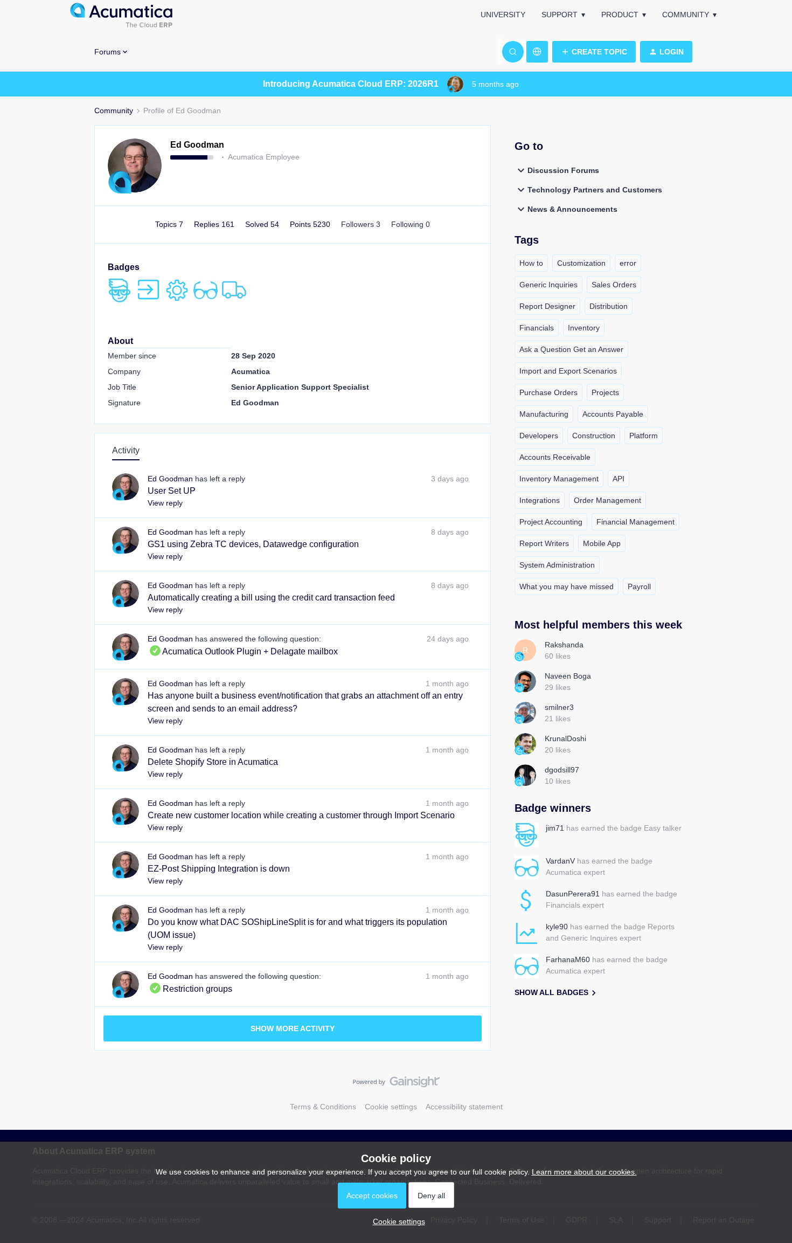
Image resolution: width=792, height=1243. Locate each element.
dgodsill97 (562, 769)
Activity (126, 450)
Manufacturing (543, 414)
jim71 (555, 828)
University (503, 14)
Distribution (608, 306)
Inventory (584, 327)
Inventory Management (559, 478)
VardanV (560, 861)
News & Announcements (572, 209)
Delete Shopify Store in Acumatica (213, 761)
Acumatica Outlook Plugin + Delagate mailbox (243, 651)
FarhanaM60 (568, 959)
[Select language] (537, 52)
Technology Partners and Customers (594, 189)
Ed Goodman (197, 144)
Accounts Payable (612, 414)
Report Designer (547, 306)
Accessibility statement (464, 1106)
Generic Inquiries (548, 284)
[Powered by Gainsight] (396, 1084)
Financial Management (635, 521)
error (628, 263)
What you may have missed (566, 586)
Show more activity (293, 1028)
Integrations (539, 500)
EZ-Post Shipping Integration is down (219, 868)
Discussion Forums (563, 170)
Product (619, 14)
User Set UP (172, 490)
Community (685, 14)
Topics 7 (170, 224)
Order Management (607, 500)
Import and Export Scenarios (568, 371)
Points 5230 (311, 224)
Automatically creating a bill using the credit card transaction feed (271, 597)
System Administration (557, 565)
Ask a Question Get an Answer (571, 349)
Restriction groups (190, 988)
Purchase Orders (548, 392)
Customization (581, 263)
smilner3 (559, 707)
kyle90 (557, 926)
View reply (165, 503)
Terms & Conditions (323, 1106)
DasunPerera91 (573, 893)
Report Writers (544, 543)
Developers (538, 435)
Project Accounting (550, 521)
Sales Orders (614, 284)
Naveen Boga (568, 676)
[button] (594, 52)
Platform (643, 435)
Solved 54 (263, 224)
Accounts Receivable (554, 457)
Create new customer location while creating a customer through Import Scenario (301, 815)
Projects (605, 392)
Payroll (639, 586)
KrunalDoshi (565, 738)
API (618, 478)
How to (531, 263)
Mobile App (602, 543)
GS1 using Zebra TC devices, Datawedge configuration (253, 544)
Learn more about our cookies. (584, 1172)
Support (559, 14)
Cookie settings (391, 1106)
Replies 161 (215, 224)
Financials (536, 327)
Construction (593, 435)
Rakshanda (564, 644)
